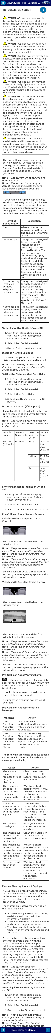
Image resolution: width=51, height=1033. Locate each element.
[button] (3, 3)
